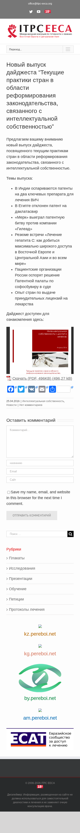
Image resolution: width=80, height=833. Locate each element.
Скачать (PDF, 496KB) (31, 378)
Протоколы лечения (27, 609)
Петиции (16, 599)
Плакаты (17, 558)
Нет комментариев (30, 405)
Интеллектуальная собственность (43, 401)
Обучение (17, 589)
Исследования (22, 568)
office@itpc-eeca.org (40, 3)
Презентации (20, 578)
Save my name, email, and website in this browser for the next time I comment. (38, 498)
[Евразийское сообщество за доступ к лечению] (40, 739)
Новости (11, 405)
